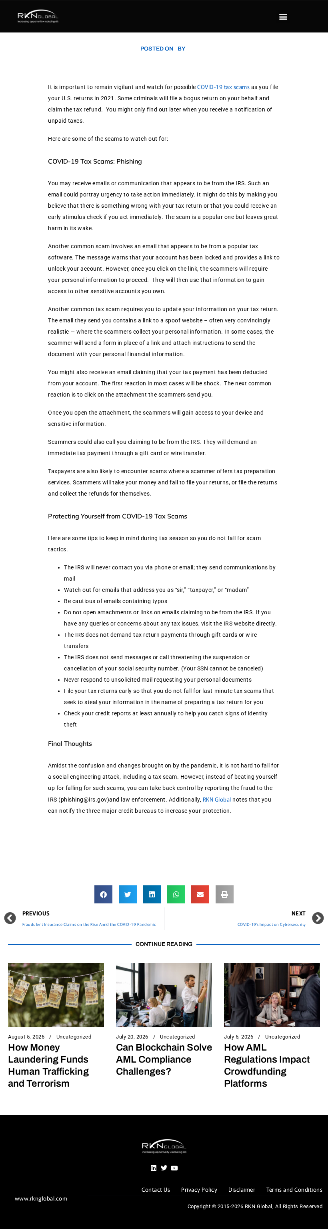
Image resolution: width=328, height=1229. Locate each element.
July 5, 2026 (238, 1037)
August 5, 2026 (26, 1037)
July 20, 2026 (132, 1037)
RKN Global (217, 799)
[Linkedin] (153, 1168)
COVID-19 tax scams (223, 87)
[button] (283, 16)
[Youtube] (174, 1168)
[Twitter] (164, 1168)
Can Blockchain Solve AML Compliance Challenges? (164, 1059)
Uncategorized (74, 1037)
